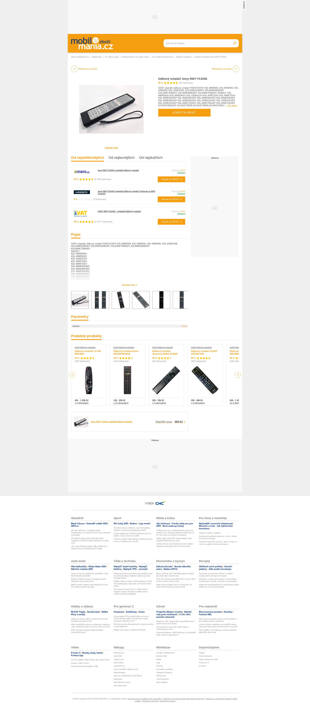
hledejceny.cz (119, 653)
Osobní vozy (119, 659)
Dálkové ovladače (184, 57)
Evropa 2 (202, 666)
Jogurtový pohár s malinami (210, 533)
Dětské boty (161, 676)
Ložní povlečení (162, 679)
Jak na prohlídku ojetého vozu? (126, 669)
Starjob (201, 653)
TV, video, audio (112, 57)
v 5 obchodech (81, 403)
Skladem (181, 173)
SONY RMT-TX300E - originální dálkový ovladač (119, 211)
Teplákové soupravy (164, 672)
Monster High (161, 656)
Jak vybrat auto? (120, 686)
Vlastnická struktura (168, 701)
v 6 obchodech (159, 403)
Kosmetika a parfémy (164, 669)
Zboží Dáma (118, 663)
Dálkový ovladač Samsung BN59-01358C (165, 352)
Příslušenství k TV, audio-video (135, 57)
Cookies (137, 701)
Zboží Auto (118, 679)
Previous (72, 374)
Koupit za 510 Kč (170, 221)
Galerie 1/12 (111, 147)
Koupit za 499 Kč (184, 112)
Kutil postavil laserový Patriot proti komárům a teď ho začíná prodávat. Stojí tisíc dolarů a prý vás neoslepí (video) (133, 576)
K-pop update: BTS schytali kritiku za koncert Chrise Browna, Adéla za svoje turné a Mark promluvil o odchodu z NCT (131, 618)
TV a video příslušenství (162, 57)
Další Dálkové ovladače (85, 347)
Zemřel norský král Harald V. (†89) (84, 666)
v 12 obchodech (121, 403)
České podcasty (205, 656)
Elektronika (97, 57)
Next (238, 375)
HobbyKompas (119, 672)
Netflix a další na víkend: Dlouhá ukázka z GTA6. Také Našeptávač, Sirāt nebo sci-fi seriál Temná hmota (133, 583)
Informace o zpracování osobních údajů (221, 699)
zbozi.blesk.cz (119, 666)
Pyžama (159, 666)
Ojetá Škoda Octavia (122, 682)
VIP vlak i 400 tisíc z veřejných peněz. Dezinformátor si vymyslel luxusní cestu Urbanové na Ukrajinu (91, 532)
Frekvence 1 (204, 663)
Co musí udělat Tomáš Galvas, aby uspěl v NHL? (90, 660)
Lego (158, 663)
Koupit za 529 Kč (170, 199)
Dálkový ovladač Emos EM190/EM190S (126, 352)
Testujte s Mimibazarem (165, 653)
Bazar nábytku (162, 682)
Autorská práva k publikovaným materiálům (145, 699)
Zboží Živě (118, 656)
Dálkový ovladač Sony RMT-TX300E (182, 78)
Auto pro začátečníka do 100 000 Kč (128, 676)
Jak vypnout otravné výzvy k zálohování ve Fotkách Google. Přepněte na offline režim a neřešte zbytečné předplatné (131, 591)
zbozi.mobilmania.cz (80, 57)
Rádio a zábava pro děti (208, 659)
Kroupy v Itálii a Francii (80, 663)
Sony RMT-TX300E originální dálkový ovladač (118, 170)
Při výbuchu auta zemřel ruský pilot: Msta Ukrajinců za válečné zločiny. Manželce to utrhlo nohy (90, 540)
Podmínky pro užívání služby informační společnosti (183, 699)
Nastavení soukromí (150, 701)
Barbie (158, 659)
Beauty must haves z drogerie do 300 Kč (130, 630)
